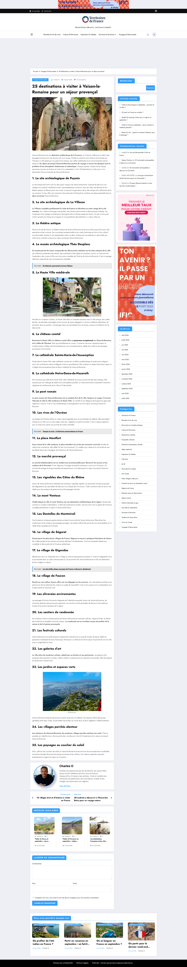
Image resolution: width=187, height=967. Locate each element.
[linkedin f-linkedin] (156, 11)
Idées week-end (127, 449)
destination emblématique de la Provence (67, 155)
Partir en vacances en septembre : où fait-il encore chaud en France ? (76, 942)
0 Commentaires (81, 80)
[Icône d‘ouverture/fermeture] (31, 34)
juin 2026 (125, 345)
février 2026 (126, 364)
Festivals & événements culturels (132, 444)
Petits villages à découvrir (130, 478)
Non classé (125, 474)
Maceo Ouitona (127, 160)
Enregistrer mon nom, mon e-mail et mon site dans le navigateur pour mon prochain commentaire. (67, 898)
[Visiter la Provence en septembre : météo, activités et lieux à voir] (72, 825)
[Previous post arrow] (32, 797)
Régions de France (128, 488)
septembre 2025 (127, 388)
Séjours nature (126, 498)
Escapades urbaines (128, 440)
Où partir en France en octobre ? (132, 112)
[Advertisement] (93, 52)
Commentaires (36, 864)
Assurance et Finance (128, 415)
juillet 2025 (125, 398)
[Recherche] (148, 34)
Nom (33, 883)
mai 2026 (125, 350)
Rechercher (126, 80)
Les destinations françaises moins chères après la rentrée (99, 840)
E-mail (75, 883)
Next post (77, 794)
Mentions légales (82, 963)
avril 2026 (125, 354)
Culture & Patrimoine (70, 34)
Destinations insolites (128, 435)
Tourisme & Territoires (106, 34)
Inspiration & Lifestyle (88, 34)
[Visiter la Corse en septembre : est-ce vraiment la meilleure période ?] (44, 825)
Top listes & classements (129, 508)
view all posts (64, 786)
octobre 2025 (126, 384)
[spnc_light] (154, 34)
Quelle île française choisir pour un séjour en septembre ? (135, 118)
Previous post (65, 794)
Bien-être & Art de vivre (52, 34)
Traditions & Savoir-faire (129, 517)
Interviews (125, 459)
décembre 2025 (127, 374)
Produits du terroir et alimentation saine (134, 483)
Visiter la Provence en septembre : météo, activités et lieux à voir (71, 840)
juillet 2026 (125, 340)
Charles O (57, 80)
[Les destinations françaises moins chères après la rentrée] (100, 825)
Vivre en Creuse (127, 522)
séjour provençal (38, 196)
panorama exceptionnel (83, 340)
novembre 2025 (127, 379)
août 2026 (125, 335)
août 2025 (125, 393)
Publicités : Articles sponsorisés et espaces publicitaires (112, 963)
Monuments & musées (129, 469)
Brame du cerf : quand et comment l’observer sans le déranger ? (136, 133)
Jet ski (123, 464)
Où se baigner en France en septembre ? (109, 942)
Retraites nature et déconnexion (132, 493)
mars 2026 (125, 359)
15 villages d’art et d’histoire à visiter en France (53, 799)
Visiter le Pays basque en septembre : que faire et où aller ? (136, 106)
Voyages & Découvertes (127, 34)
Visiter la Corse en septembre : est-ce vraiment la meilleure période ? (42, 840)
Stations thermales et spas (130, 503)
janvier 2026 (126, 369)
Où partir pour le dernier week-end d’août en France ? (138, 945)
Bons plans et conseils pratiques (132, 425)
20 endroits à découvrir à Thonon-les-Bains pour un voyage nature (91, 799)
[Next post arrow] (111, 797)
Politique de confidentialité (63, 963)
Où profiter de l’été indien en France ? (43, 942)
